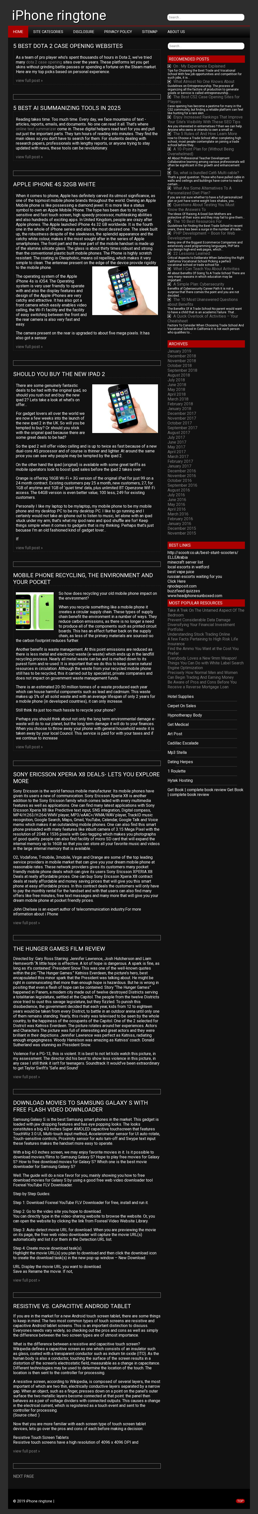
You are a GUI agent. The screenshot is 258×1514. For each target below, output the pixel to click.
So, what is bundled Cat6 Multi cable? (206, 172)
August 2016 (179, 490)
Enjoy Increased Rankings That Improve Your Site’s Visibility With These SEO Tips (205, 119)
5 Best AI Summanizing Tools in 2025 (67, 108)
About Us (176, 31)
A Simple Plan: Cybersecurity (198, 284)
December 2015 (182, 528)
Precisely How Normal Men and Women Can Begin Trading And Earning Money (203, 675)
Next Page (23, 1476)
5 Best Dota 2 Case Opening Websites (68, 46)
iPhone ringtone (59, 15)
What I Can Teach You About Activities (206, 268)
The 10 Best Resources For (197, 221)
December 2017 (182, 413)
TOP (240, 1501)
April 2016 (177, 509)
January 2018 (179, 408)
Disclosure (83, 31)
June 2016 (177, 499)
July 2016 (176, 494)
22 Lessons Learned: (192, 253)
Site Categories (48, 31)
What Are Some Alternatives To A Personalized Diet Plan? (200, 190)
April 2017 (177, 451)
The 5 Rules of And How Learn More (205, 133)
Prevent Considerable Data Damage (199, 619)
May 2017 (176, 447)
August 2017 (179, 432)
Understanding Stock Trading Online (199, 634)
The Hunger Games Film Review (59, 948)
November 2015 (182, 533)
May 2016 (176, 504)
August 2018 (179, 375)
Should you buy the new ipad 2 (59, 374)
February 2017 (180, 461)
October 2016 (180, 480)
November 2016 (182, 475)
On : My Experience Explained (199, 66)
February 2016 (180, 518)
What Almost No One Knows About (203, 81)
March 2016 (178, 514)
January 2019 (179, 351)
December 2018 (182, 356)
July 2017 (176, 437)
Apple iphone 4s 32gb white (54, 184)
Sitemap (149, 31)
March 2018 (178, 399)
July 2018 (176, 380)
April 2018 (177, 394)
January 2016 (179, 523)
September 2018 (182, 370)
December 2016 (182, 471)
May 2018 (176, 389)
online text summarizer (36, 129)
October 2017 (180, 423)
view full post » (29, 80)
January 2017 (179, 466)
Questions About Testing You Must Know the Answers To (201, 207)
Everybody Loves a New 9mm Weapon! (202, 658)
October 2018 (180, 365)
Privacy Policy (118, 31)
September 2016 (182, 485)
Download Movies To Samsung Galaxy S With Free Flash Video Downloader (81, 1106)
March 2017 (178, 456)
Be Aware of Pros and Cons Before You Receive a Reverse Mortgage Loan (202, 684)
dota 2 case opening (44, 62)
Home (18, 31)
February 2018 (180, 403)
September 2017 (182, 427)
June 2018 (177, 384)
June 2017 (177, 442)
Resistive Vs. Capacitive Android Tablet (72, 1306)
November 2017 (182, 418)
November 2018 (182, 360)
